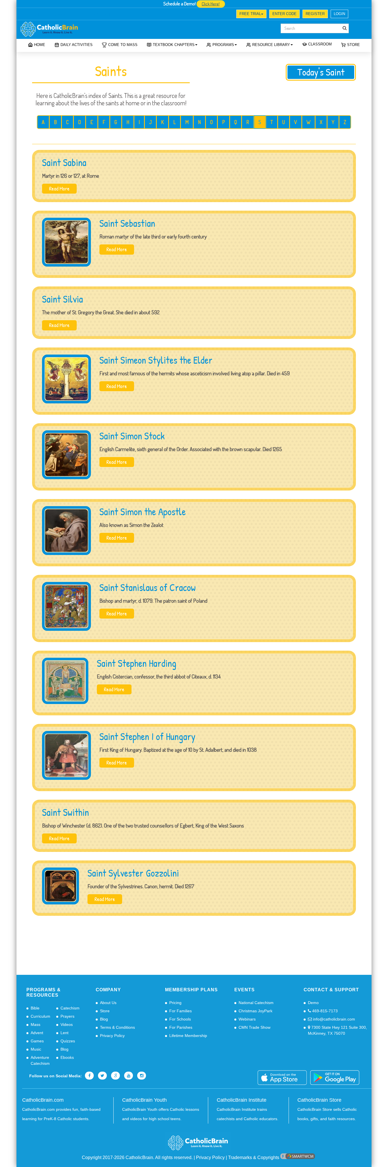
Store (353, 45)
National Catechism (256, 1002)
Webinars (247, 1019)
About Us (108, 1002)
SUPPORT (61, 14)
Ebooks (67, 1057)
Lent (64, 1032)
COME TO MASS (122, 45)
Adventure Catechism (40, 1060)
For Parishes (180, 1027)
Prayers (67, 1016)
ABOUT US (36, 14)
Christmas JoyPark (255, 1011)
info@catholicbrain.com (333, 1019)
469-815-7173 (324, 1011)
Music (36, 1049)
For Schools (180, 1019)
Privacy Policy (112, 1035)
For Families (180, 1011)
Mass (35, 1024)
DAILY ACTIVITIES (77, 45)
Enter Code (284, 14)
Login (339, 14)
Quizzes (68, 1041)
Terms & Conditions (117, 1027)
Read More (59, 188)
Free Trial (250, 14)
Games (37, 1041)
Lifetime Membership (188, 1035)
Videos (67, 1024)
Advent (37, 1032)
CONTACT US (105, 14)
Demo (313, 1002)
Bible (35, 1008)
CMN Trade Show (254, 1027)
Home (39, 45)
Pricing (175, 1002)
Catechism (70, 1008)
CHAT (81, 14)
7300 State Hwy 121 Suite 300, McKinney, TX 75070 (337, 1030)
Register (315, 14)
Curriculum (40, 1016)
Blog (64, 1049)
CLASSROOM (320, 44)
